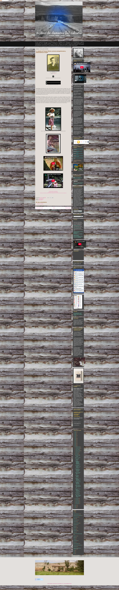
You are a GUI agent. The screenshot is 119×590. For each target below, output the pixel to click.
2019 (75, 438)
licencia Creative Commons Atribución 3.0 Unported (78, 183)
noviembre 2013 (77, 448)
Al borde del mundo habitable (78, 233)
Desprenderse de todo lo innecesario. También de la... (78, 490)
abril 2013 (76, 499)
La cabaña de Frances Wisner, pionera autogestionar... (78, 466)
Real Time (78, 292)
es (38, 579)
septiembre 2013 (78, 450)
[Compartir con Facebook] (52, 197)
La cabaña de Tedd (76, 274)
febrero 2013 (77, 502)
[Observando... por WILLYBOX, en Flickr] (76, 170)
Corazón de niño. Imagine (77, 456)
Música (75, 532)
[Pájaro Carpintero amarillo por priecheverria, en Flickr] (80, 167)
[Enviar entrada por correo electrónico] (48, 197)
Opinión (75, 537)
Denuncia (75, 521)
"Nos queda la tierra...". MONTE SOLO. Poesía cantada (78, 495)
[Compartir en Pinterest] (53, 197)
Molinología (75, 530)
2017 (75, 440)
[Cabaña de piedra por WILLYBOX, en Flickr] (80, 170)
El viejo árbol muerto (77, 459)
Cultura (75, 518)
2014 (75, 444)
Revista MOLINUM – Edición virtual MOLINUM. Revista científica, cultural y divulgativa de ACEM (78, 314)
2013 (75, 445)
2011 (75, 506)
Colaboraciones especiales (77, 515)
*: (76, 235)
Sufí (74, 550)
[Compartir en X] (51, 197)
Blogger (70, 583)
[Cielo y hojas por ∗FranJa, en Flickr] (76, 167)
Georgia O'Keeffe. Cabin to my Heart (77, 473)
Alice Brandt (54, 73)
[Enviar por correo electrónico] (49, 197)
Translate (80, 211)
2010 (75, 507)
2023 (75, 433)
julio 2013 (76, 453)
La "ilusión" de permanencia (77, 493)
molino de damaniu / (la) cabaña (79, 280)
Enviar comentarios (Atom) (55, 210)
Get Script (76, 292)
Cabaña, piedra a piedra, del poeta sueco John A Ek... (78, 486)
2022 (75, 434)
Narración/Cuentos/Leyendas (78, 533)
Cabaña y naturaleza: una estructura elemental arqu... (78, 479)
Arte (74, 512)
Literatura (75, 527)
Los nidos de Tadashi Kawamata (77, 476)
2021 (75, 435)
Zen (74, 553)
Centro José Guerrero (77, 227)
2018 (75, 439)
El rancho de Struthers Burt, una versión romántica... (77, 470)
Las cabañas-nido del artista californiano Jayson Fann (77, 482)
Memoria (75, 529)
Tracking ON (81, 292)
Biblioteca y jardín (77, 457)
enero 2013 (77, 503)
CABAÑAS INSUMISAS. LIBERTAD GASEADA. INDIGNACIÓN (77, 462)
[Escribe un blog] (50, 197)
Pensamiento (75, 540)
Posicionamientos (76, 543)
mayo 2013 (77, 498)
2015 (75, 443)
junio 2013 (77, 454)
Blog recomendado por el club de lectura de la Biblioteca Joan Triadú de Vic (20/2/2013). (78, 237)
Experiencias (75, 524)
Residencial (75, 546)
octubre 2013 (77, 449)
